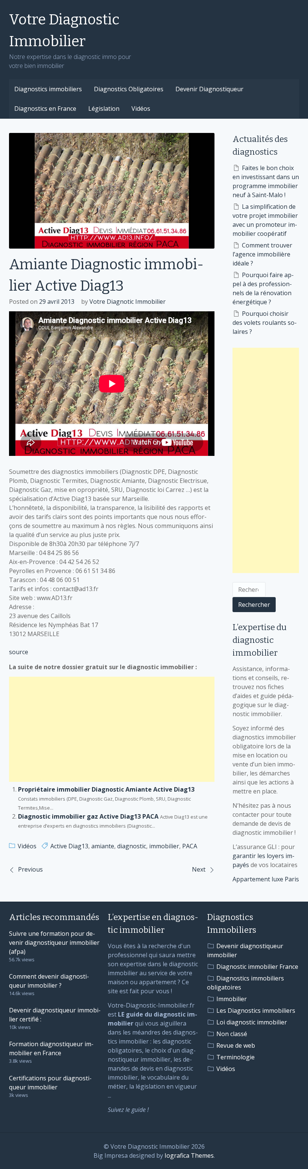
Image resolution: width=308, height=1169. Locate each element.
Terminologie (235, 1057)
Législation (103, 108)
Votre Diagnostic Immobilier (64, 30)
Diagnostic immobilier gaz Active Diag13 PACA (88, 816)
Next (198, 869)
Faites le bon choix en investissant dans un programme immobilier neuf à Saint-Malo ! (266, 181)
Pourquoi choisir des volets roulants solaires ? (265, 322)
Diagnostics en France (45, 108)
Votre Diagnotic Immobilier (127, 301)
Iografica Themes (189, 1155)
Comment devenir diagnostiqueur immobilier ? (49, 981)
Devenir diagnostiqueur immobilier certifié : (55, 1014)
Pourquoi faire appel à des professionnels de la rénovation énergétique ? (263, 288)
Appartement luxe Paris (266, 879)
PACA (189, 846)
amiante (102, 846)
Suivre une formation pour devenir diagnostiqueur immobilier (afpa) (54, 942)
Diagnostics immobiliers (48, 89)
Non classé (231, 1034)
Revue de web (235, 1045)
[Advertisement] (111, 729)
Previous (30, 869)
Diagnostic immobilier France (257, 966)
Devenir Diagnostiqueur (209, 89)
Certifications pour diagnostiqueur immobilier (50, 1082)
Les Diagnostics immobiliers (255, 1010)
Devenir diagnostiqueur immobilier (245, 950)
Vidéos (140, 108)
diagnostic (131, 846)
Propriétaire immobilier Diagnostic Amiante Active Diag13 (106, 789)
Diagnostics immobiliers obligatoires (245, 982)
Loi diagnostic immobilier (251, 1022)
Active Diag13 (69, 846)
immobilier (164, 846)
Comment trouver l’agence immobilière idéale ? (262, 254)
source (18, 652)
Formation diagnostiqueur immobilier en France (51, 1048)
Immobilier (231, 999)
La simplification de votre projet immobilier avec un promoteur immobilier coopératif (265, 220)
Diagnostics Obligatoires (128, 89)
